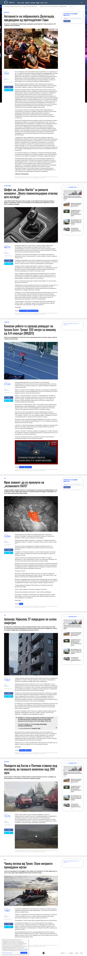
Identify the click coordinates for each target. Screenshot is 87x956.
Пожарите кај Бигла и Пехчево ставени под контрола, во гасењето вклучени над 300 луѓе (30, 769)
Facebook (63, 953)
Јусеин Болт (28, 467)
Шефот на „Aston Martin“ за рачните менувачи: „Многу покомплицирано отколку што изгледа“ (31, 193)
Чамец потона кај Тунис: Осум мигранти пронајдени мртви (16, 6)
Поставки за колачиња (7, 952)
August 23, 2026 (36, 728)
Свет (5, 478)
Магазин (27, 2)
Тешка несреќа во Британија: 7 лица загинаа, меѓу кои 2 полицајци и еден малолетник (52, 6)
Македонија (6, 12)
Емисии (37, 2)
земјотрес (22, 750)
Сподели (9, 86)
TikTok (81, 953)
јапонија (28, 750)
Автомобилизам (7, 185)
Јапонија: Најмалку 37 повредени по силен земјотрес (30, 621)
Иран (21, 604)
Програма (32, 2)
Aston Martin (23, 310)
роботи (22, 467)
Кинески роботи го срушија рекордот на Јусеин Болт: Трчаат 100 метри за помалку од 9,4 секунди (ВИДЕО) (30, 329)
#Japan (38, 724)
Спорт (22, 2)
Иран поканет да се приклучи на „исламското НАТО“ (24, 484)
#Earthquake (43, 724)
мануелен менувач (33, 310)
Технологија (6, 322)
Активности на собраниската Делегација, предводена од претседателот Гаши (29, 18)
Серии (42, 2)
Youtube (76, 953)
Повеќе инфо (24, 950)
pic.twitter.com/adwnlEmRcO (25, 725)
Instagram (71, 953)
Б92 (19, 307)
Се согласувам (24, 952)
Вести (19, 2)
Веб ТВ (45, 2)
